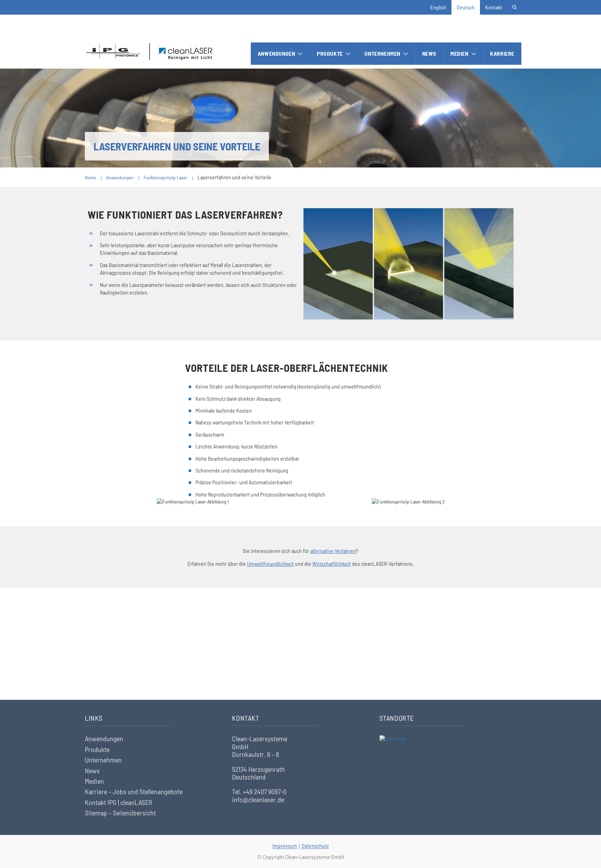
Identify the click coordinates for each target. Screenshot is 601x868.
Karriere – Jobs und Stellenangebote (134, 791)
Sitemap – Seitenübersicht (120, 812)
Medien (459, 53)
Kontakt (493, 7)
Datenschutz (315, 845)
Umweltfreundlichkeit (270, 563)
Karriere (502, 53)
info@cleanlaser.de (258, 799)
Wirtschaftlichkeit (331, 563)
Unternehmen (382, 53)
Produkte (330, 53)
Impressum (284, 845)
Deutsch (466, 7)
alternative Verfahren (333, 550)
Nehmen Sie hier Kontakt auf (301, 660)
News (429, 53)
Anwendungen (276, 53)
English (438, 7)
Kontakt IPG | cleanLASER (118, 802)
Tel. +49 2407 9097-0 (259, 791)
